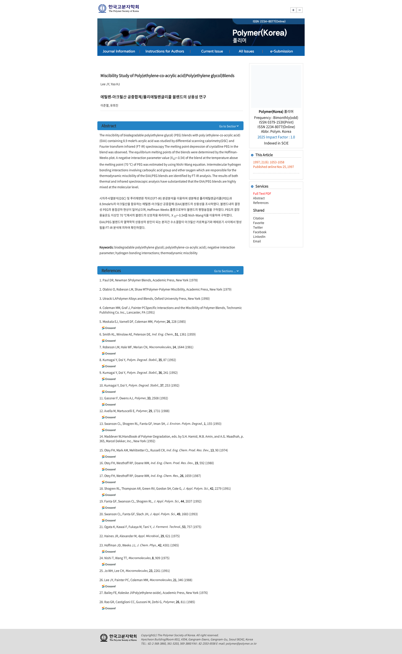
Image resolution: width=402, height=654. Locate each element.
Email (257, 241)
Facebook (260, 232)
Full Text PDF (262, 193)
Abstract (259, 198)
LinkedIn (259, 236)
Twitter (258, 227)
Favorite (258, 223)
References (261, 202)
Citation (258, 218)
